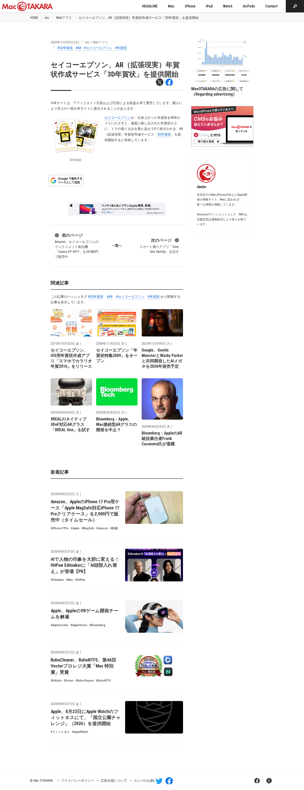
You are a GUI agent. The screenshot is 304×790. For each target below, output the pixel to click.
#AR (78, 48)
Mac (171, 6)
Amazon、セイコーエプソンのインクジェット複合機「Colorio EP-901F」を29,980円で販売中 (76, 246)
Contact (271, 6)
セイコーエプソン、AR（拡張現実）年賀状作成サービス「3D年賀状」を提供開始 (139, 18)
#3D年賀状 (65, 48)
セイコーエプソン (117, 118)
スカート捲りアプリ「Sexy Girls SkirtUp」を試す (159, 246)
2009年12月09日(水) (65, 42)
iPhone (190, 6)
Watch (227, 6)
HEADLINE (150, 6)
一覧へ (117, 245)
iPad (209, 6)
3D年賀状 (164, 134)
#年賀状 (121, 48)
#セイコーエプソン (98, 48)
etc (47, 18)
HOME (34, 18)
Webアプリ (64, 18)
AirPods (249, 6)
